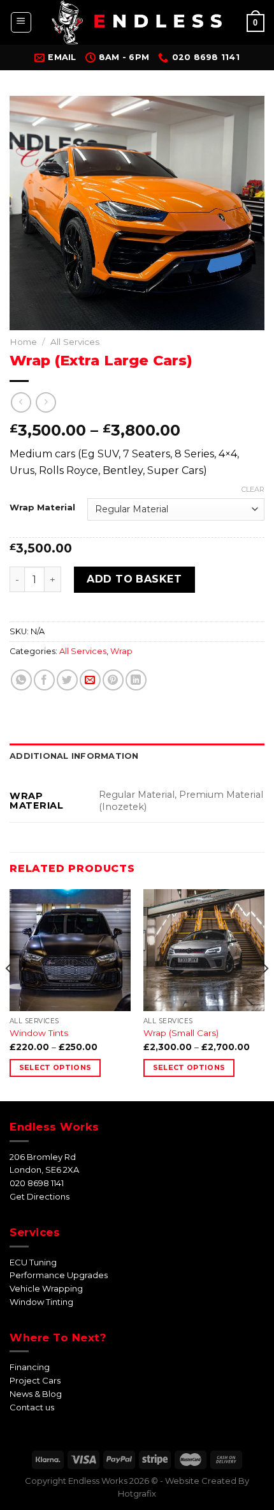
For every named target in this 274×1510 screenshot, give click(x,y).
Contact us (32, 1407)
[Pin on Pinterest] (113, 679)
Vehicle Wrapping (46, 1288)
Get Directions (39, 1196)
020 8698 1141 (37, 1183)
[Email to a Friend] (90, 679)
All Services (74, 342)
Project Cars (35, 1380)
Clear (253, 489)
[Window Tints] (70, 949)
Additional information (74, 756)
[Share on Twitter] (67, 679)
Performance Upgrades (59, 1275)
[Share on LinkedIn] (136, 679)
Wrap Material (42, 507)
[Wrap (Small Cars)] (203, 949)
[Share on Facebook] (44, 679)
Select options (55, 1067)
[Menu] (21, 22)
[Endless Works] (137, 22)
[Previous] (9, 994)
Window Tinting (41, 1302)
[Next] (265, 994)
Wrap (121, 651)
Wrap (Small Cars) (181, 1033)
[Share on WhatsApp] (21, 679)
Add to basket (134, 579)
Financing (30, 1367)
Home (23, 342)
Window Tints (39, 1033)
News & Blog (36, 1394)
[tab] (137, 756)
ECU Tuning (33, 1262)
